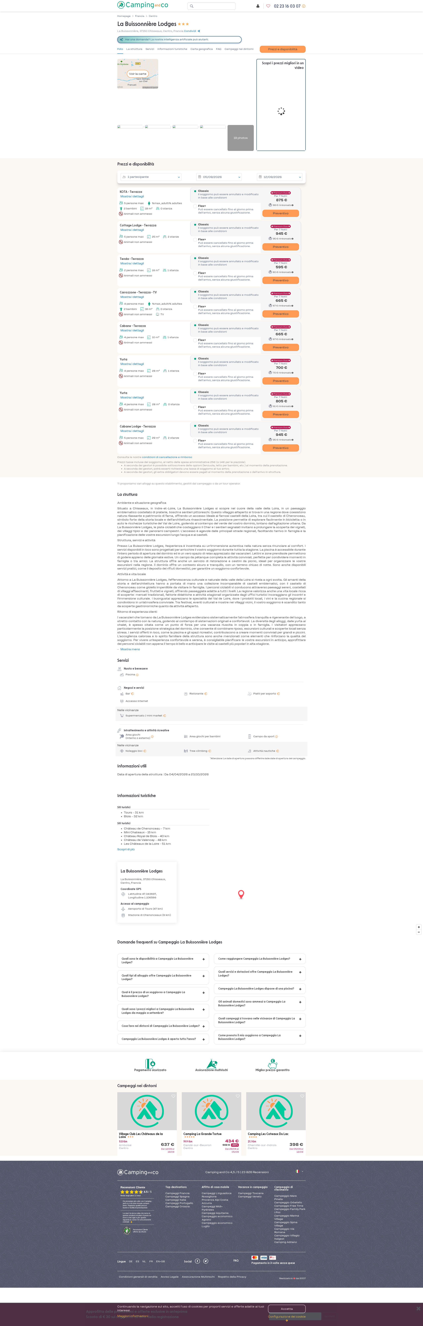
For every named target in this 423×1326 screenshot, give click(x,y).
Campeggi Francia (177, 1193)
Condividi (190, 31)
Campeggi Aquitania (215, 1213)
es (137, 1261)
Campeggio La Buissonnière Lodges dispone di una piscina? (256, 988)
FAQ (218, 49)
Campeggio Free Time (288, 1205)
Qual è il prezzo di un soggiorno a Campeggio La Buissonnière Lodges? (153, 994)
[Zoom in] (418, 927)
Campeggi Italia (175, 1199)
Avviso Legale (170, 1276)
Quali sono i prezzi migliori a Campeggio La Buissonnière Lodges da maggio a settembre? (158, 1011)
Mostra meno (130, 649)
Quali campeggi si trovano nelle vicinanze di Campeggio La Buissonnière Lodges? (256, 1020)
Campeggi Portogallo (179, 1203)
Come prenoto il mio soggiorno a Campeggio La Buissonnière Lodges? (249, 1037)
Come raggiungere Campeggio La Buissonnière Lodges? (254, 958)
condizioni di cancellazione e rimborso (167, 457)
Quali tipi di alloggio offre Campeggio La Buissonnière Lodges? (156, 977)
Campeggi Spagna (177, 1196)
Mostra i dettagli (132, 196)
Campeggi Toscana (251, 1193)
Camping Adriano (285, 1242)
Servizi (150, 49)
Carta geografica (202, 49)
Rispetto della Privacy (232, 1276)
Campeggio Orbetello (288, 1202)
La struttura (134, 49)
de (131, 1261)
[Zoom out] (418, 932)
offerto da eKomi (140, 1231)
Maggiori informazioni (132, 1316)
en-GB (160, 1261)
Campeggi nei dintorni (239, 49)
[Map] (211, 895)
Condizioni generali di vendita (138, 1276)
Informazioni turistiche (172, 49)
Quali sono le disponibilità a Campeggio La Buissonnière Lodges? (157, 960)
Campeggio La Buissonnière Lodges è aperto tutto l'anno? (159, 1039)
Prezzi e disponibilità (282, 49)
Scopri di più (126, 849)
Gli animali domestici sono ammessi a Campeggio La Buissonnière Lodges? (251, 1003)
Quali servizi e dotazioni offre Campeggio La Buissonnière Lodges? (255, 974)
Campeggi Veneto (250, 1196)
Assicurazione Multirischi (198, 1276)
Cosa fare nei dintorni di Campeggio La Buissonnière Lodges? (161, 1026)
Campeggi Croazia (177, 1206)
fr (151, 1261)
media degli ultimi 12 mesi (130, 1196)
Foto (120, 49)
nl (144, 1261)
